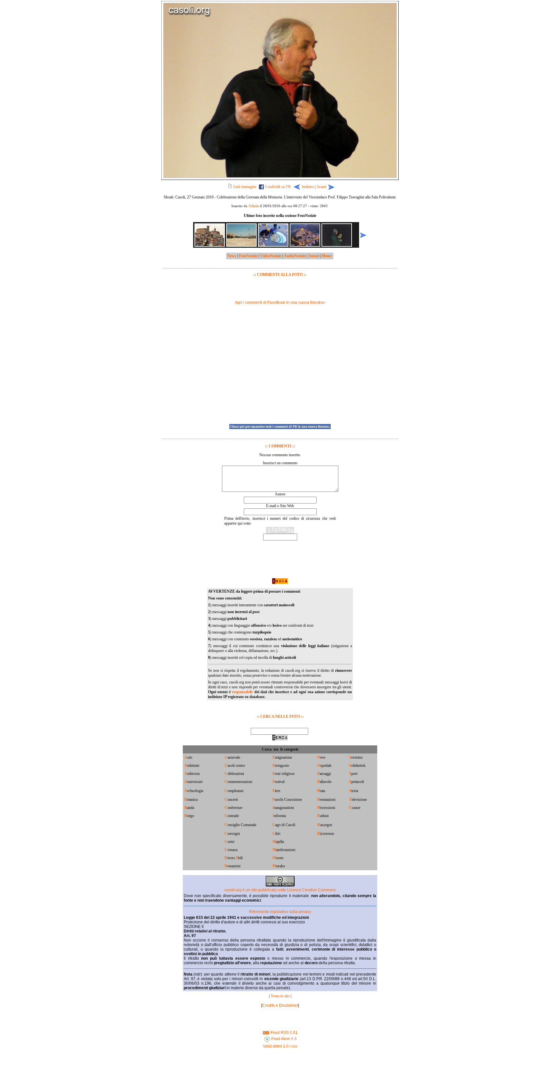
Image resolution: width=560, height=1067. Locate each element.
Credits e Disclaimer (280, 1005)
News (231, 256)
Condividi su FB (278, 186)
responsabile (242, 692)
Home (327, 256)
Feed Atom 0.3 (283, 1039)
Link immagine (244, 186)
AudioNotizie (295, 256)
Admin (253, 206)
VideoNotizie (270, 256)
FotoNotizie (248, 256)
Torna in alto (280, 996)
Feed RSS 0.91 (284, 1032)
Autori (313, 256)
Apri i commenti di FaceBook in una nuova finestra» (280, 302)
